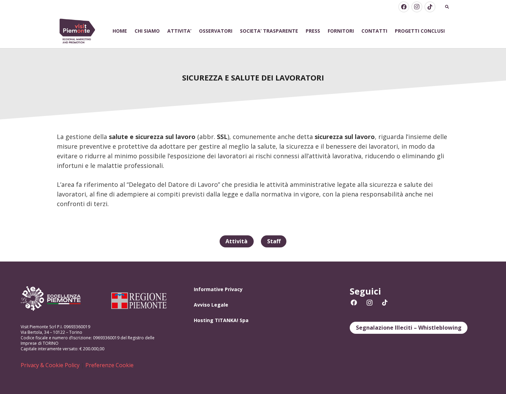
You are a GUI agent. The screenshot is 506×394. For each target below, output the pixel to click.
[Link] (77, 31)
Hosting (203, 320)
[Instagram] (416, 6)
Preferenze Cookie (109, 365)
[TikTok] (429, 6)
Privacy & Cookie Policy (50, 365)
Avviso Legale (211, 304)
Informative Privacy (218, 289)
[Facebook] (403, 6)
